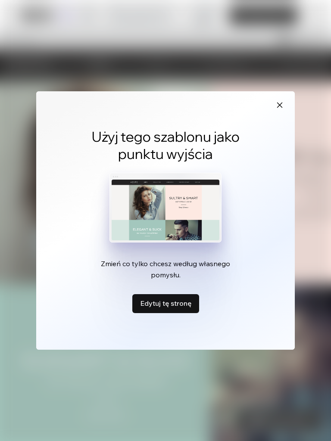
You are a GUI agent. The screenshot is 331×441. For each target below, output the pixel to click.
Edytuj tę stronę (165, 303)
